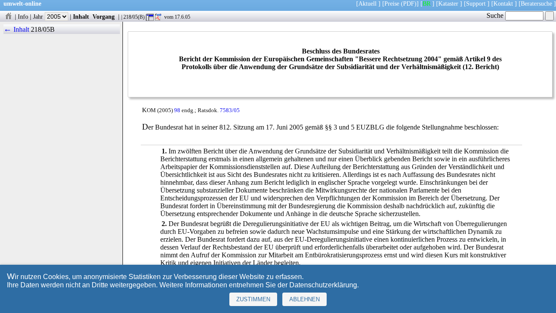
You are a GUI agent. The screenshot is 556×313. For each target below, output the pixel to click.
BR (426, 3)
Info (23, 16)
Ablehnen (304, 299)
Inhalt (81, 16)
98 (177, 110)
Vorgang (103, 16)
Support (476, 3)
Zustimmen (253, 299)
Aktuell (367, 3)
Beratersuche (536, 3)
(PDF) (409, 3)
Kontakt (503, 3)
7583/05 (230, 110)
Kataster (448, 3)
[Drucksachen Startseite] (8, 16)
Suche (495, 15)
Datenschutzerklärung (323, 285)
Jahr (39, 16)
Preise (391, 3)
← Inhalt (16, 29)
